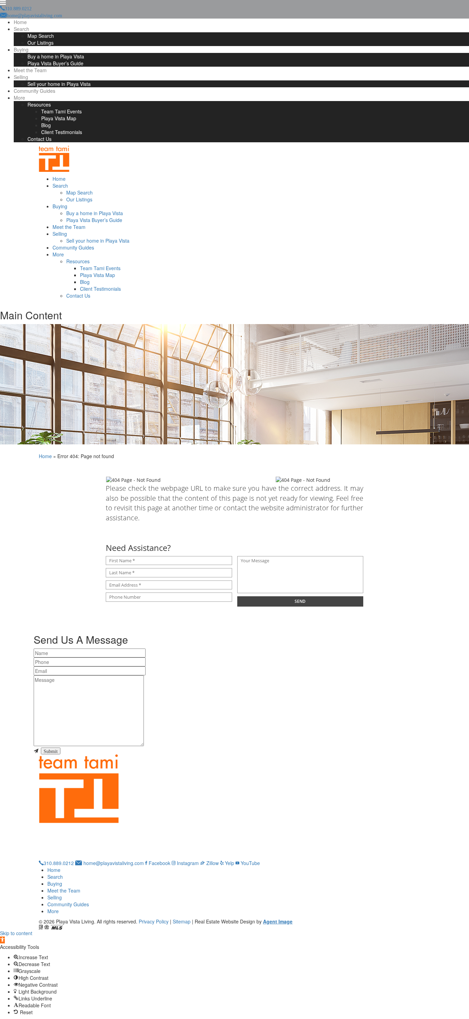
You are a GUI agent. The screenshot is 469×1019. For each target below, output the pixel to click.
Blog (46, 125)
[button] (2, 940)
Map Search (40, 35)
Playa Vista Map (58, 118)
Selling (21, 77)
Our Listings (40, 42)
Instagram (187, 863)
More (19, 97)
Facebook (158, 863)
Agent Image (278, 921)
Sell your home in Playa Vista (59, 83)
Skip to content (16, 933)
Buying (21, 49)
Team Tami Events (61, 111)
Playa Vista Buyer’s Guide (55, 63)
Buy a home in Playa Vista (55, 56)
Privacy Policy (154, 921)
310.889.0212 (59, 863)
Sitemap (182, 921)
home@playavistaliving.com (113, 863)
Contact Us (39, 138)
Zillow (212, 863)
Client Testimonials (61, 132)
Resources (39, 104)
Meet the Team (30, 70)
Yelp (229, 863)
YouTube (249, 863)
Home (20, 22)
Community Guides (34, 90)
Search (21, 28)
